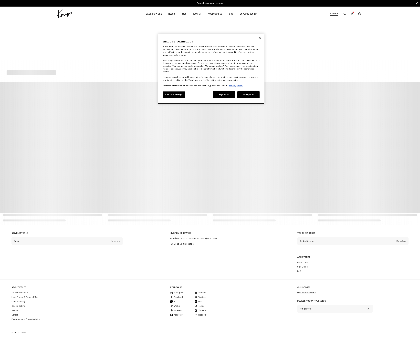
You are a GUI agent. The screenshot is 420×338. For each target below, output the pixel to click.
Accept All (248, 95)
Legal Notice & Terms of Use (24, 297)
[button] (67, 241)
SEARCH (334, 14)
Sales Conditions (19, 293)
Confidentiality (18, 302)
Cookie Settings (19, 306)
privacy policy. (236, 86)
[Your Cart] (359, 14)
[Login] (352, 13)
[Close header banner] (416, 3)
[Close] (259, 37)
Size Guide (302, 267)
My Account (302, 262)
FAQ (299, 271)
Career (14, 315)
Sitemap (15, 310)
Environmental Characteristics (25, 319)
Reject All (224, 95)
